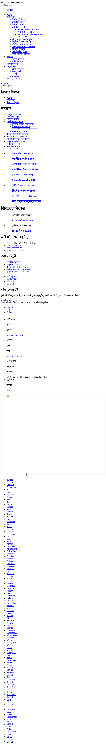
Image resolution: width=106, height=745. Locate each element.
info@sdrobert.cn (14, 248)
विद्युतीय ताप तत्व (18, 49)
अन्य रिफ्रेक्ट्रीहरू (19, 51)
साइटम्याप (10, 307)
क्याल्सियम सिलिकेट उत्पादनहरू (30, 34)
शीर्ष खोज (10, 312)
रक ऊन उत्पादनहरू (25, 37)
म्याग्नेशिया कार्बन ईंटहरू (23, 158)
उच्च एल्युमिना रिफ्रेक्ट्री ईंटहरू (26, 201)
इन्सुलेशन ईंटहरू (18, 22)
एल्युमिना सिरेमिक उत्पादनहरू (23, 46)
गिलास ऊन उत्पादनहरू (27, 32)
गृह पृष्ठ (9, 14)
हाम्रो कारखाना (18, 69)
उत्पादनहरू (11, 17)
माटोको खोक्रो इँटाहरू (22, 220)
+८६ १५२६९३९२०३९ (16, 245)
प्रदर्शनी (15, 74)
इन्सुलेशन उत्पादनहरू (20, 27)
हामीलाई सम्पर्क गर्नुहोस (16, 79)
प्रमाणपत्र (16, 76)
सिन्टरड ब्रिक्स (18, 24)
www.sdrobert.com (15, 250)
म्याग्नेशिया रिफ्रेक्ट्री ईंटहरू (25, 169)
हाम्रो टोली (16, 71)
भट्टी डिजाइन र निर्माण (21, 54)
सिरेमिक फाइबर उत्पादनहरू (28, 29)
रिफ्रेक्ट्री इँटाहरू (19, 19)
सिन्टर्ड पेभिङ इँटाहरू (21, 230)
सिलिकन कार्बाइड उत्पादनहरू (23, 44)
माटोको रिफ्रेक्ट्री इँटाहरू (24, 179)
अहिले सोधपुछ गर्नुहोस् (9, 300)
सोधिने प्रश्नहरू (13, 64)
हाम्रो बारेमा (11, 66)
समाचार (10, 56)
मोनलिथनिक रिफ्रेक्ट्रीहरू (22, 39)
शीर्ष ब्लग (10, 310)
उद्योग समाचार (17, 61)
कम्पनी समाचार (18, 59)
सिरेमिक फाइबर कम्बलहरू (24, 190)
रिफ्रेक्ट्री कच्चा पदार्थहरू (22, 41)
